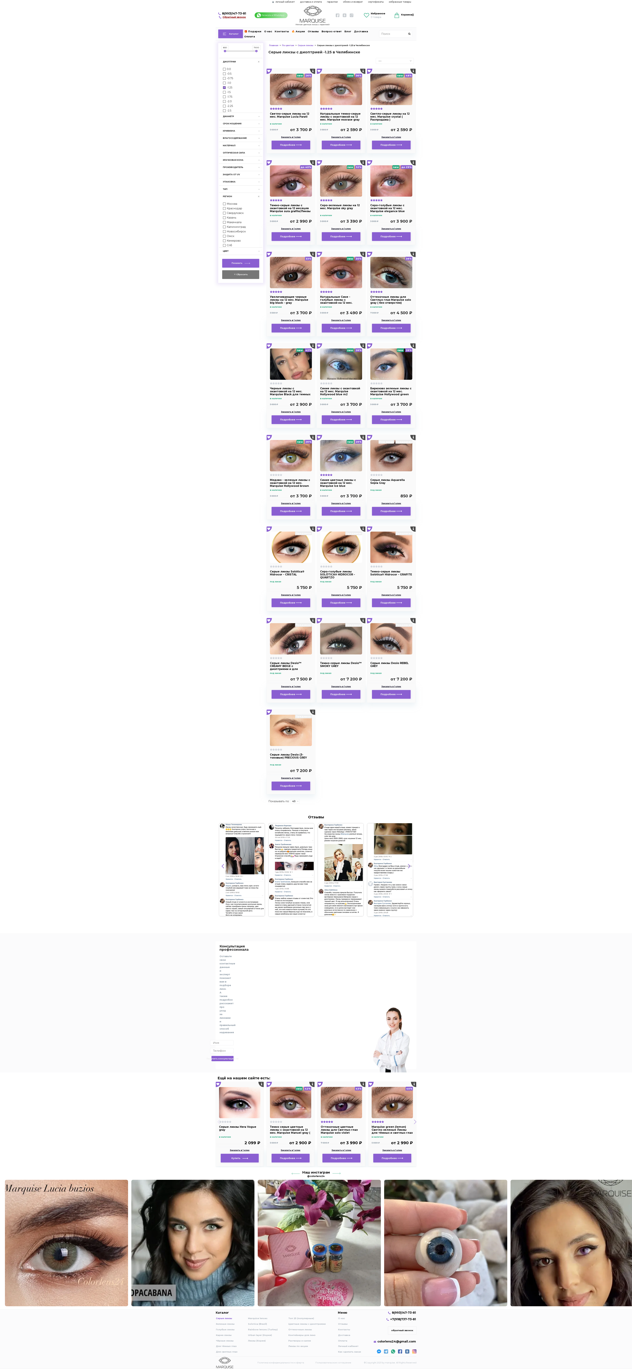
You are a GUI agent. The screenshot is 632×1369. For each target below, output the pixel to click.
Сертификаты (376, 1)
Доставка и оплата (311, 1)
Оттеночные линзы (300, 1329)
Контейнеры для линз (301, 1335)
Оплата (249, 36)
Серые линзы (224, 1318)
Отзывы (313, 31)
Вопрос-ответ (332, 31)
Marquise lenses (257, 1318)
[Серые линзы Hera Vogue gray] (239, 1102)
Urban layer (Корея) (260, 1335)
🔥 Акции (298, 31)
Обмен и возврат (353, 1)
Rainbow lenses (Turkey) (263, 1329)
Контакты (282, 31)
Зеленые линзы (225, 1324)
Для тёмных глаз (226, 1346)
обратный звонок (402, 1330)
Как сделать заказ (349, 1351)
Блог (347, 31)
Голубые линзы (225, 1329)
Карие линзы (224, 1335)
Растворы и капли (299, 1340)
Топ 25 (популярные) (301, 1318)
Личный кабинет (348, 1346)
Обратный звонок (234, 17)
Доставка (361, 31)
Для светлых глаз (226, 1351)
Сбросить (242, 274)
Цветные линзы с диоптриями (307, 1324)
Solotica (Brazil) (257, 1324)
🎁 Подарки (253, 31)
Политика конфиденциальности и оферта (280, 1362)
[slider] (225, 51)
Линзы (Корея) (257, 1340)
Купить (236, 1158)
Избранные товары (400, 1)
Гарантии (332, 1)
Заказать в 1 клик (291, 137)
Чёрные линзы (225, 1340)
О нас (268, 31)
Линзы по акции (298, 1346)
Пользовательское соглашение (333, 1362)
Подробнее (288, 144)
